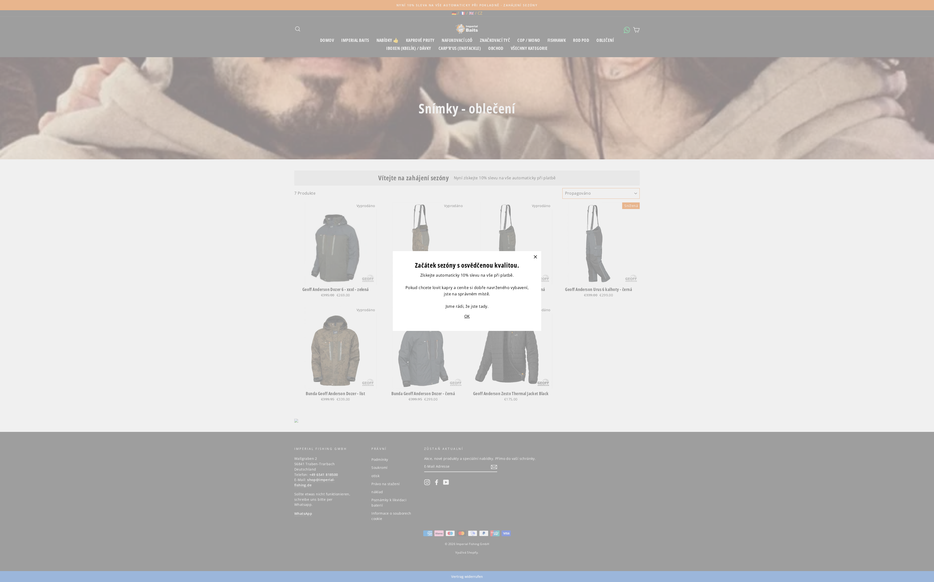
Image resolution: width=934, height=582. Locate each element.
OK (467, 316)
